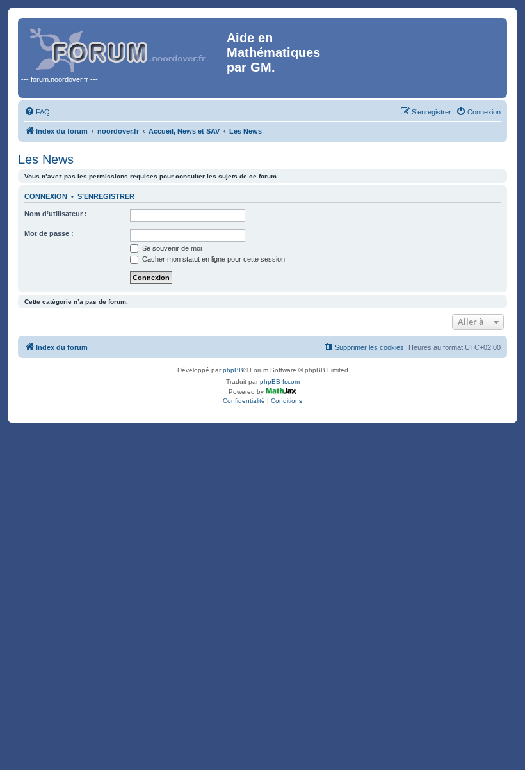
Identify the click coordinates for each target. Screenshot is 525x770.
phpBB (233, 369)
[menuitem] (37, 112)
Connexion (45, 196)
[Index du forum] (124, 47)
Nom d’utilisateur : (55, 213)
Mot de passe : (49, 233)
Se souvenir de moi (171, 248)
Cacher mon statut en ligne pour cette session (212, 259)
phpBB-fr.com (280, 381)
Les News (46, 159)
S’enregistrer (105, 196)
